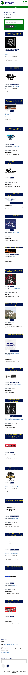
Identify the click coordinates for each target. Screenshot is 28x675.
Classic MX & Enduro (14, 49)
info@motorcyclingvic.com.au (11, 644)
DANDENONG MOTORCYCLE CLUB (14, 129)
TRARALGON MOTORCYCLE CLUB (14, 501)
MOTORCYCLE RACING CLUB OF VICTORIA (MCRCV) (14, 436)
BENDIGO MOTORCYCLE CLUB (14, 69)
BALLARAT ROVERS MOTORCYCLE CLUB (10, 13)
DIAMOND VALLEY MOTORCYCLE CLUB (14, 162)
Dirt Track (12, 382)
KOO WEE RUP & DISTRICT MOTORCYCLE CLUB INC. (14, 271)
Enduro (6, 50)
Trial (16, 50)
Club (11, 415)
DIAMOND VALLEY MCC (17, 180)
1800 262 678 (9, 643)
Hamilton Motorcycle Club (14, 247)
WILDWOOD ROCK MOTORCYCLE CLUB (14, 601)
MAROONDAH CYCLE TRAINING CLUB (14, 369)
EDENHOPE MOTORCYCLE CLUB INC (14, 216)
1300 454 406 (8, 641)
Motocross (11, 50)
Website (13, 256)
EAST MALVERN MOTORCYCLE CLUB (14, 194)
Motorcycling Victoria (7, 3)
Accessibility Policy (5, 652)
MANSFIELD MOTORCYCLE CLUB (14, 336)
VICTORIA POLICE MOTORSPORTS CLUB (14, 534)
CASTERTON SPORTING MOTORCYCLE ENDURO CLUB (14, 101)
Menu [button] (15, 7)
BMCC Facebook (15, 86)
